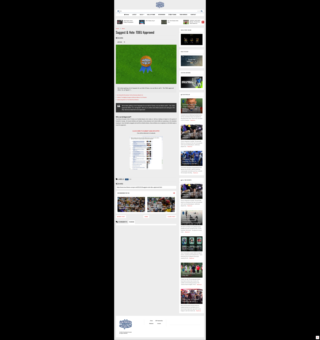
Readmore (192, 120)
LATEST (134, 14)
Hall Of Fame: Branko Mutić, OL (128, 21)
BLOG (141, 14)
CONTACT (193, 14)
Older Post (171, 216)
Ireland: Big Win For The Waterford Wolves (128, 99)
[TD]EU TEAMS (172, 14)
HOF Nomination (159, 320)
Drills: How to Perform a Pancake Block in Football (191, 135)
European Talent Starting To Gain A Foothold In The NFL (189, 161)
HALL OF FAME (151, 14)
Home (127, 14)
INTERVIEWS (161, 14)
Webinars (151, 323)
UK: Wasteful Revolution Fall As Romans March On (130, 95)
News (123, 28)
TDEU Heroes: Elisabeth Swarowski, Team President (173, 22)
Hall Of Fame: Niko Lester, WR (195, 21)
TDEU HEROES (183, 14)
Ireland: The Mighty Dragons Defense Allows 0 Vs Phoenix (132, 97)
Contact (159, 323)
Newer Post (121, 216)
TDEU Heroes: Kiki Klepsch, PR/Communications (150, 22)
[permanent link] (124, 42)
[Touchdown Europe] (160, 7)
